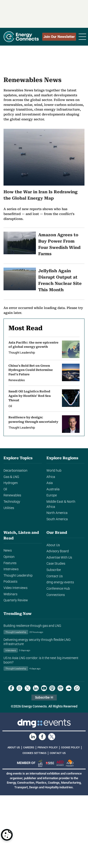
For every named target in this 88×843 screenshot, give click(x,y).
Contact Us (54, 576)
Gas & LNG (11, 477)
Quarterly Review (16, 600)
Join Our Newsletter (59, 37)
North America (57, 513)
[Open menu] (82, 37)
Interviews (11, 569)
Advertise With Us (59, 558)
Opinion (9, 557)
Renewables (12, 495)
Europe (51, 495)
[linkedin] (36, 688)
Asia (49, 483)
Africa (50, 477)
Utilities (9, 508)
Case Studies (55, 564)
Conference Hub (58, 589)
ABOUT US (14, 747)
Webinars (10, 594)
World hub (53, 471)
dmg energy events (60, 582)
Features (10, 563)
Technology (12, 502)
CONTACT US (58, 753)
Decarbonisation (15, 471)
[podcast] (52, 688)
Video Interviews (15, 588)
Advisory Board (57, 551)
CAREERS (28, 747)
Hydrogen (11, 483)
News (8, 550)
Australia (53, 489)
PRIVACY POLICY (48, 747)
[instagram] (19, 688)
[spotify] (60, 688)
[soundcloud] (69, 688)
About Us (53, 545)
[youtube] (44, 688)
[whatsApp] (77, 688)
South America (57, 519)
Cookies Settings (34, 753)
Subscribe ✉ (44, 698)
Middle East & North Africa (60, 504)
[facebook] (11, 688)
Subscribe (53, 570)
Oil (5, 489)
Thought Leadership (18, 576)
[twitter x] (28, 688)
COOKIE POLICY (70, 747)
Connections (55, 595)
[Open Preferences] (7, 835)
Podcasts (10, 582)
